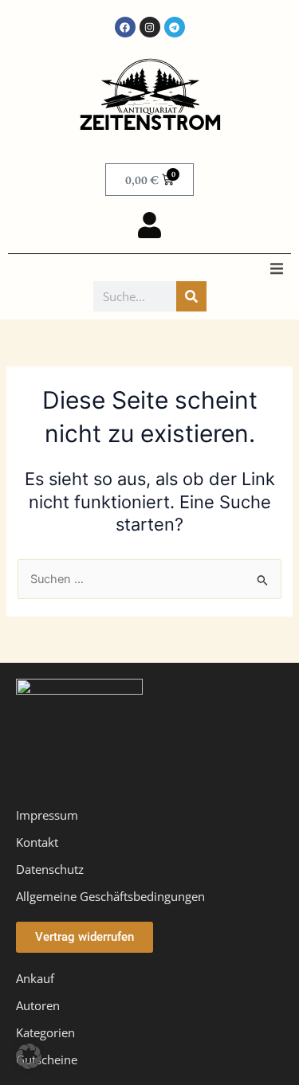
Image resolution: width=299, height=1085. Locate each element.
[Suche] (191, 296)
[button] (276, 268)
